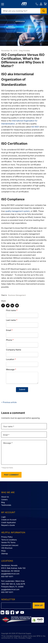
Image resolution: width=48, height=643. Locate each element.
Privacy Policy (7, 537)
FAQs (3, 551)
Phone (10, 340)
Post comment (11, 475)
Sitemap (4, 553)
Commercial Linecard (9, 545)
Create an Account (8, 520)
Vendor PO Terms (8, 542)
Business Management (17, 295)
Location (11, 359)
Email (9, 330)
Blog (3, 502)
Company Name (13, 350)
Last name (11, 320)
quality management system (17, 211)
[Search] (43, 11)
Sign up (39, 605)
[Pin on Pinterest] (17, 305)
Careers (4, 499)
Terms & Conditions (9, 540)
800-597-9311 (7, 576)
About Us (5, 497)
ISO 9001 (35, 127)
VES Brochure (6, 548)
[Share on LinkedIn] (12, 305)
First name (11, 310)
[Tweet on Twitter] (8, 305)
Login (3, 517)
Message (11, 369)
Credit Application (8, 522)
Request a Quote (8, 525)
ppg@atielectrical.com (10, 574)
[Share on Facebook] (3, 305)
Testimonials (6, 505)
